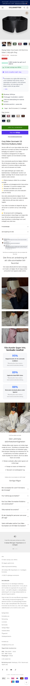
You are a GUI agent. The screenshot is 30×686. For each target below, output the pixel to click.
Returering (5, 619)
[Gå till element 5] (25, 44)
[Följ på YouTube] (11, 670)
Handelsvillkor (6, 630)
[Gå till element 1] (4, 44)
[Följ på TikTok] (15, 670)
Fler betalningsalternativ (15, 136)
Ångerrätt (5, 633)
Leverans (4, 622)
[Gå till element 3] (14, 44)
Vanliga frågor (6, 628)
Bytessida (4, 625)
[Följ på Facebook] (2, 670)
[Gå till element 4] (20, 44)
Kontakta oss (5, 616)
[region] (15, 540)
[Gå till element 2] (9, 44)
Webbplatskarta (6, 636)
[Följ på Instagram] (7, 670)
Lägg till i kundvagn (15, 127)
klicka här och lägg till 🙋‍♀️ (21, 3)
